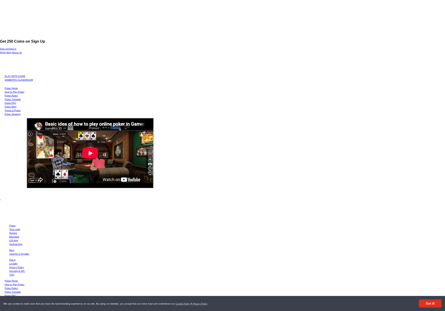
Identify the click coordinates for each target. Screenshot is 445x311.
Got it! (430, 303)
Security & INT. (17, 271)
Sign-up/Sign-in (8, 49)
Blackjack (14, 236)
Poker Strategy (13, 114)
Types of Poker (13, 110)
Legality (13, 263)
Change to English (19, 254)
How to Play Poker (14, 92)
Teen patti (14, 229)
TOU (11, 274)
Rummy (13, 233)
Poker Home (11, 88)
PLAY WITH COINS (15, 76)
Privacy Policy (199, 303)
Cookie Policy (182, 303)
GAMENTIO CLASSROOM (19, 80)
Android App (15, 244)
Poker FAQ (10, 103)
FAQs (3, 52)
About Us (17, 52)
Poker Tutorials (13, 99)
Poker (12, 225)
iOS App (13, 240)
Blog (8, 52)
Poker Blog (10, 106)
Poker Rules (11, 95)
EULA (12, 260)
